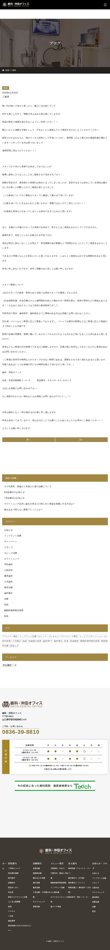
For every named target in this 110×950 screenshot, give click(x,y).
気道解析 (74, 641)
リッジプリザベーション (91, 636)
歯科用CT (47, 641)
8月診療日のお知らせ (14, 492)
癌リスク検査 (56, 906)
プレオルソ (53, 636)
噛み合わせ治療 (39, 878)
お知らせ (8, 530)
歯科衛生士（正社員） (77, 878)
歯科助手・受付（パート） (78, 897)
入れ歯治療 (55, 892)
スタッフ (8, 547)
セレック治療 (10, 553)
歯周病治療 (37, 873)
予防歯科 (8, 564)
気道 (66, 641)
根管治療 (8, 587)
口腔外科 (8, 570)
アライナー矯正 (10, 636)
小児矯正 (16, 641)
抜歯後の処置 (34, 641)
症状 (6, 604)
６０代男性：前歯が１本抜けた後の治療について (27, 486)
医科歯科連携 (13, 873)
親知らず (14, 646)
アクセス (11, 911)
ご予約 (10, 916)
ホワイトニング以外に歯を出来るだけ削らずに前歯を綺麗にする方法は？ (39, 504)
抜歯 (25, 641)
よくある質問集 (14, 901)
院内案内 (11, 878)
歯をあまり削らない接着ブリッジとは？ (23, 509)
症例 (10, 906)
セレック (42, 636)
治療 (6, 599)
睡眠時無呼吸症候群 (13, 610)
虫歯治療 (36, 868)
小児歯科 (8, 582)
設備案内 (11, 882)
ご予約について (14, 868)
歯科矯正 (8, 593)
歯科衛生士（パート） (77, 882)
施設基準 (11, 920)
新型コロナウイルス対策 (17, 897)
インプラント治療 (12, 536)
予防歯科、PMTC (58, 868)
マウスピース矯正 (69, 636)
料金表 (10, 892)
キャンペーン (10, 541)
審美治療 (36, 887)
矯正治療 (36, 882)
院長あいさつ (13, 887)
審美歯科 (8, 576)
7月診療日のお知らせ (14, 498)
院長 (7, 70)
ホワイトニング (11, 559)
